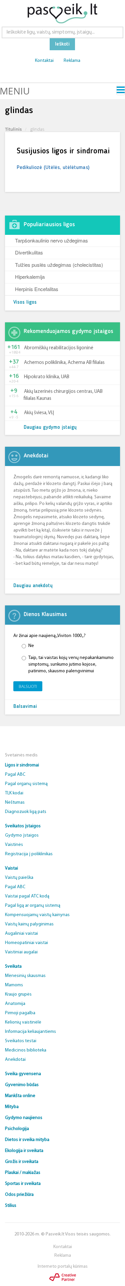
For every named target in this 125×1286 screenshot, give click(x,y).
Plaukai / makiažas (22, 1172)
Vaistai (11, 868)
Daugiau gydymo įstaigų (50, 427)
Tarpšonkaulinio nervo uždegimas (51, 240)
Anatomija (15, 1003)
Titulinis (13, 129)
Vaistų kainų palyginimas (29, 924)
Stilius (10, 1205)
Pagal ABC (15, 774)
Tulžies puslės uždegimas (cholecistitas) (59, 264)
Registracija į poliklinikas (29, 854)
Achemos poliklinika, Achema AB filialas (64, 362)
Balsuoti (28, 686)
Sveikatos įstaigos (23, 826)
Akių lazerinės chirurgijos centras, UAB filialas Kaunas (63, 395)
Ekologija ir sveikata (24, 1150)
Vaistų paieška (19, 877)
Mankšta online (20, 1095)
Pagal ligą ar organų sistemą (32, 905)
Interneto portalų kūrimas (63, 1266)
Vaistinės (14, 844)
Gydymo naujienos (23, 1117)
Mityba (12, 1106)
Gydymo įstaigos (22, 835)
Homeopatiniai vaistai (26, 942)
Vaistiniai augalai (21, 952)
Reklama (72, 60)
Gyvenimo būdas (22, 1084)
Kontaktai (44, 60)
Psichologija (17, 1128)
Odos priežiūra (19, 1194)
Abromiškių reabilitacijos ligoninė (58, 348)
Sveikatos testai (20, 1041)
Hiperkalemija (30, 276)
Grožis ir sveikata (21, 1161)
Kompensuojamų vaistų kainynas (37, 914)
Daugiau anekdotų (33, 585)
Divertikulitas (29, 252)
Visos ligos (25, 302)
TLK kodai (14, 793)
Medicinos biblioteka (25, 1050)
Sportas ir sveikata (23, 1183)
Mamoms (14, 985)
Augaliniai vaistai (21, 933)
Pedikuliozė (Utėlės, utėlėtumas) (53, 167)
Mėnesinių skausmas (25, 975)
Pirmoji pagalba (20, 1013)
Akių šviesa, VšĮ (39, 412)
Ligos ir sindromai (22, 765)
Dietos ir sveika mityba (27, 1139)
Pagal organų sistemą (26, 783)
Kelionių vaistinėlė (23, 1022)
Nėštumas (15, 802)
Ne (31, 645)
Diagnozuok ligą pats (25, 811)
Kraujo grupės (18, 994)
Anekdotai (15, 1059)
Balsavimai (25, 706)
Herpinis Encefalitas (36, 288)
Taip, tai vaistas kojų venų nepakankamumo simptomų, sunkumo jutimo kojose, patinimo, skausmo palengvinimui (71, 664)
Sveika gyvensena (23, 1073)
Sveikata (13, 966)
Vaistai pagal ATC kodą (27, 896)
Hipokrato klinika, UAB (46, 377)
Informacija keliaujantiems (30, 1031)
